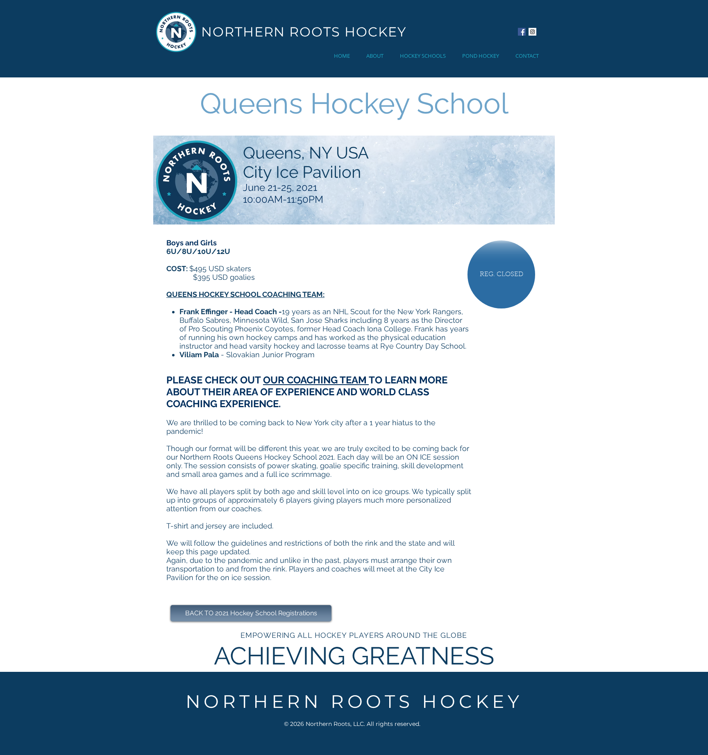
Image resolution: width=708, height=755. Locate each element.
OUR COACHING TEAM (316, 380)
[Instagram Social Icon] (532, 32)
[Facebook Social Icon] (522, 32)
